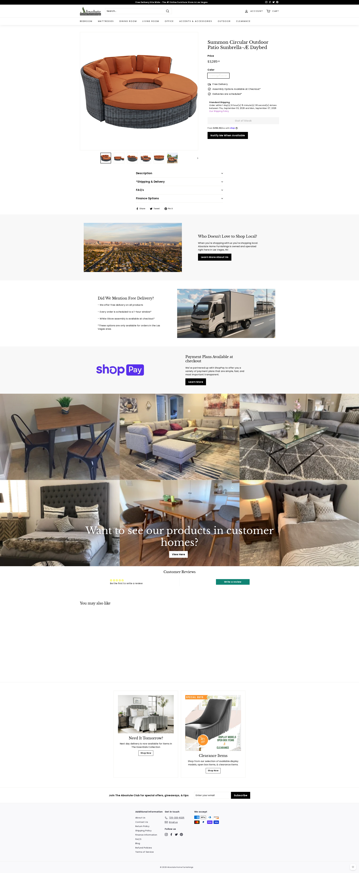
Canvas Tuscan (218, 75)
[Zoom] (139, 91)
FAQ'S (138, 839)
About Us (140, 817)
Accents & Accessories (195, 21)
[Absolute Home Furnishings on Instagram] (166, 834)
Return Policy (142, 826)
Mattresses (106, 21)
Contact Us (141, 822)
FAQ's (140, 190)
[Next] (196, 158)
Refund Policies (143, 847)
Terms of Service (144, 851)
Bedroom (86, 21)
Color (211, 69)
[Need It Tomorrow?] (146, 714)
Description (144, 173)
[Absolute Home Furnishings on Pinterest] (181, 834)
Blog (137, 843)
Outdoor (224, 21)
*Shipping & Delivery (150, 182)
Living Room (150, 21)
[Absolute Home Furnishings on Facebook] (171, 834)
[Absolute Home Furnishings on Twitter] (176, 834)
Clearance (243, 21)
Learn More (195, 382)
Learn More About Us (214, 257)
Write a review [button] (232, 581)
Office (169, 21)
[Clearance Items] (213, 723)
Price (211, 56)
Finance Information (146, 834)
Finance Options (147, 198)
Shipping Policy (143, 830)
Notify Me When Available (227, 135)
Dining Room (128, 21)
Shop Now (146, 753)
